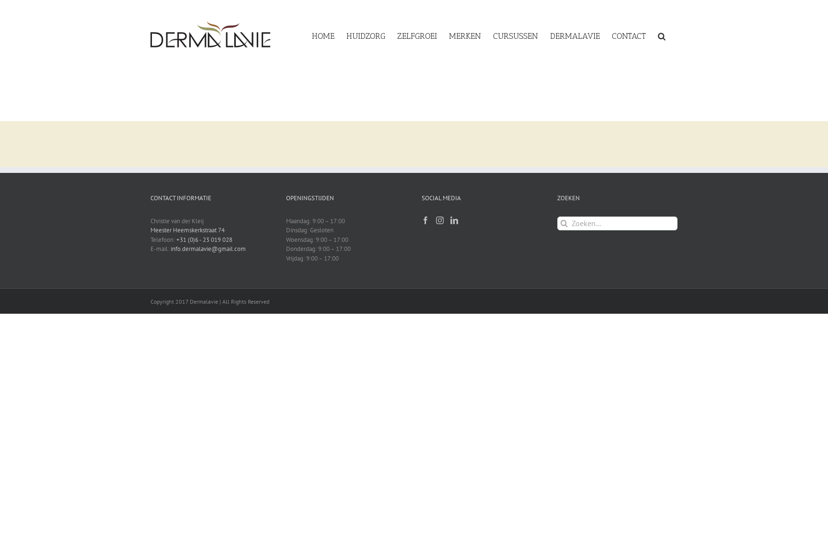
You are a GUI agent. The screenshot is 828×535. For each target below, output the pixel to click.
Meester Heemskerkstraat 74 (187, 230)
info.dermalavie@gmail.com (208, 249)
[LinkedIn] (454, 220)
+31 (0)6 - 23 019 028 (204, 240)
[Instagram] (440, 220)
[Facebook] (425, 220)
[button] (662, 34)
